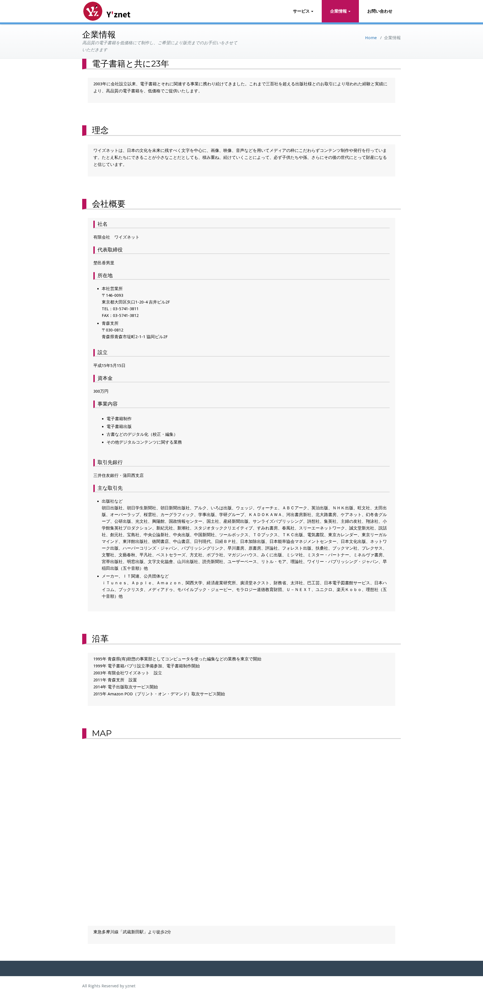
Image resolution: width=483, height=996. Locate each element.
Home (371, 37)
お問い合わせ (379, 11)
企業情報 (338, 11)
